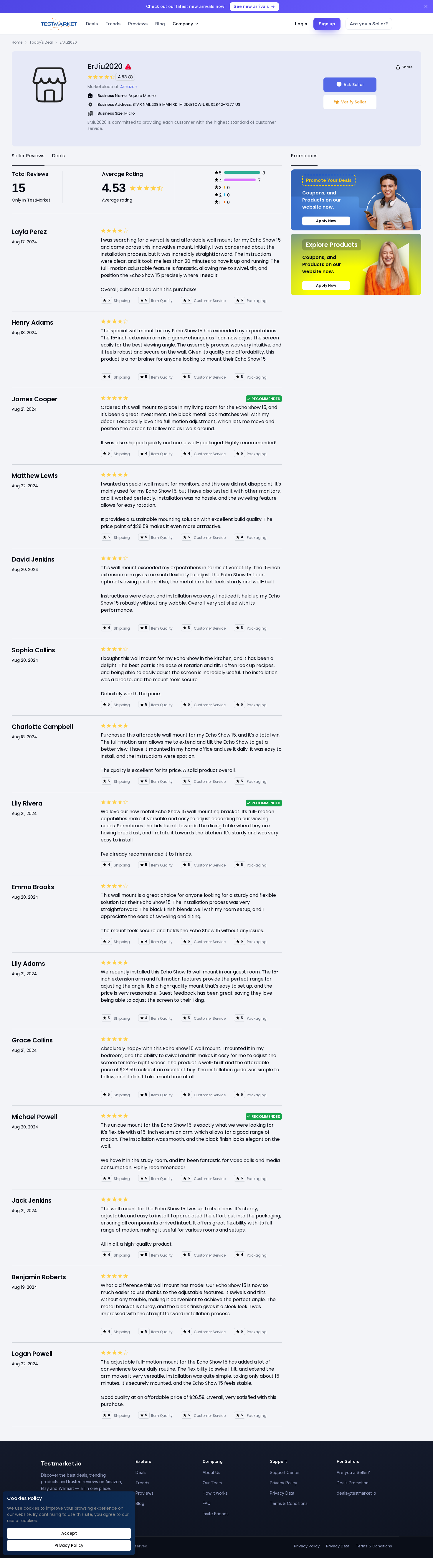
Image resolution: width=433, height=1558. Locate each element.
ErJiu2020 (68, 42)
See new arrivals (251, 6)
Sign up (327, 24)
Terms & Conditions (289, 1503)
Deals (92, 24)
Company (183, 24)
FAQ (207, 1503)
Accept (69, 1533)
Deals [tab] (58, 155)
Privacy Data (282, 1493)
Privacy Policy (283, 1482)
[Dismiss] (426, 6)
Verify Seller (353, 102)
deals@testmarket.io (356, 1493)
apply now (326, 220)
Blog (160, 24)
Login (301, 24)
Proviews (138, 24)
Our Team (212, 1482)
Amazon (128, 87)
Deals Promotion (352, 1482)
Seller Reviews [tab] (28, 155)
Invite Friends (216, 1513)
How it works (215, 1493)
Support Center (285, 1472)
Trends (112, 24)
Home (17, 42)
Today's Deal (41, 42)
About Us (211, 1472)
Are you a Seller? (369, 24)
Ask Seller (353, 85)
